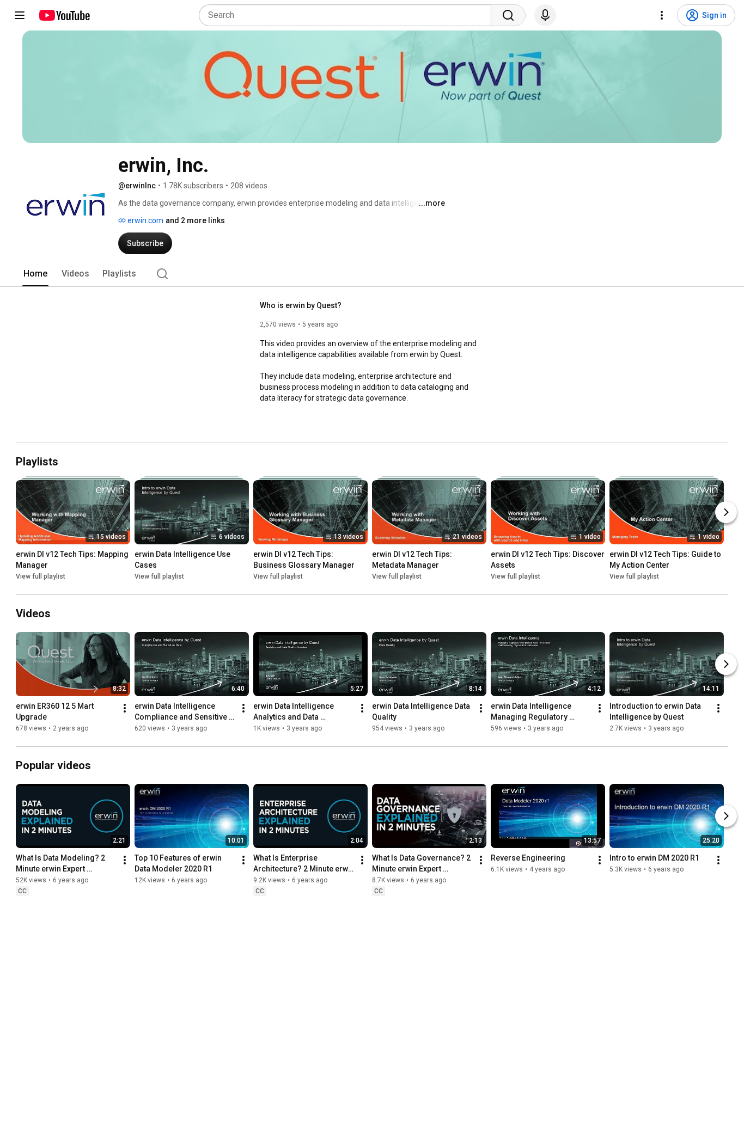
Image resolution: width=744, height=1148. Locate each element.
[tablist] (372, 274)
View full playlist (40, 576)
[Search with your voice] (545, 15)
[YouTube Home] (64, 15)
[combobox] (348, 15)
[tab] (35, 274)
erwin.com (144, 220)
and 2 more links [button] (195, 220)
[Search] (508, 15)
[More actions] (125, 708)
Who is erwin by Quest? (300, 305)
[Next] (726, 512)
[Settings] (661, 15)
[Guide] (19, 15)
